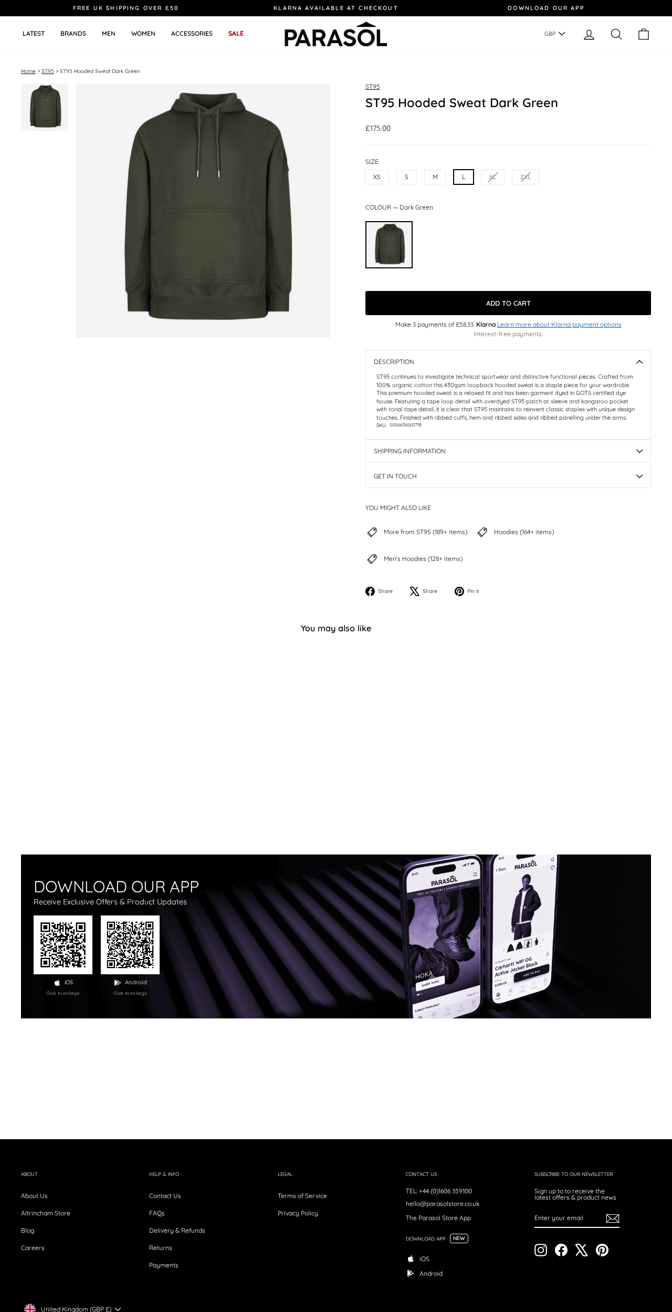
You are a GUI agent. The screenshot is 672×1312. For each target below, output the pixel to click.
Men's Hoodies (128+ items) (423, 559)
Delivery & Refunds (177, 1230)
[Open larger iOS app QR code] (63, 944)
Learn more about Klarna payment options (559, 324)
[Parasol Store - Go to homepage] (336, 34)
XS (377, 177)
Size (372, 162)
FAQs (157, 1213)
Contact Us (165, 1196)
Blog (27, 1230)
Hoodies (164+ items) (524, 532)
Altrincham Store (45, 1213)
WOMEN (143, 33)
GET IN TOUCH (395, 476)
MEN (109, 33)
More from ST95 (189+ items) (425, 532)
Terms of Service (302, 1196)
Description (394, 362)
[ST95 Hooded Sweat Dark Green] (389, 244)
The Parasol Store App (438, 1218)
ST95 (47, 71)
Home (28, 71)
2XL (525, 177)
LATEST (34, 33)
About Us (34, 1196)
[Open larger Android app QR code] (130, 944)
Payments (163, 1265)
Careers (33, 1248)
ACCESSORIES (192, 33)
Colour (399, 207)
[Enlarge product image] (203, 211)
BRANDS (73, 33)
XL (492, 177)
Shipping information (410, 451)
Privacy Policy (298, 1213)
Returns (160, 1248)
